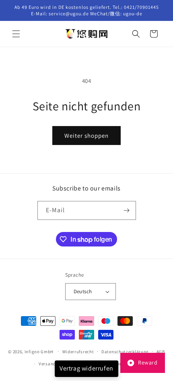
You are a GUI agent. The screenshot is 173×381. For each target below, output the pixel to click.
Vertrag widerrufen (86, 368)
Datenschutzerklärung (125, 351)
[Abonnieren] (127, 210)
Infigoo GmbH (39, 351)
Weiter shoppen (86, 135)
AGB (161, 351)
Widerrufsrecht (78, 351)
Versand (47, 364)
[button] (16, 34)
